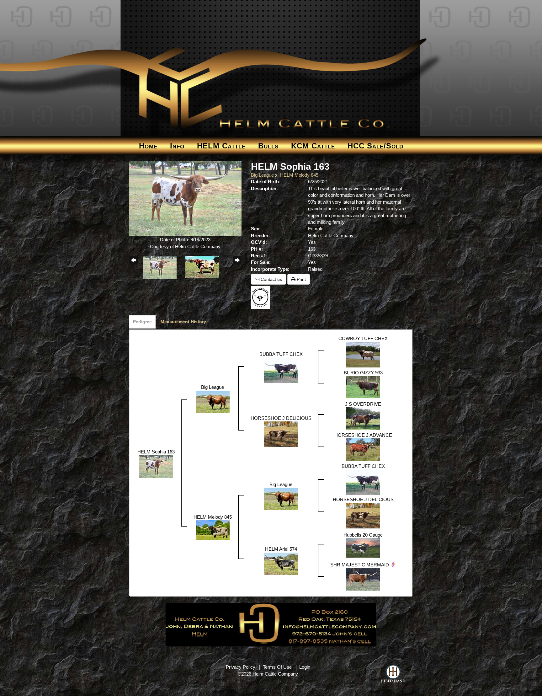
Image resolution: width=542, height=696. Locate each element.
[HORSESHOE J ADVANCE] (363, 449)
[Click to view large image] (185, 198)
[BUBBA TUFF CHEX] (281, 369)
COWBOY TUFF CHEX (363, 338)
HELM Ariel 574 (281, 549)
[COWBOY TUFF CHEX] (363, 354)
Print (300, 279)
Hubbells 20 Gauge (363, 535)
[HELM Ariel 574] (281, 563)
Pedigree (142, 321)
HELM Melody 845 (299, 175)
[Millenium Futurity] (262, 297)
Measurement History (183, 321)
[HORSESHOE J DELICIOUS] (281, 433)
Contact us (270, 279)
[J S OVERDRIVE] (363, 417)
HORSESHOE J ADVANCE (363, 435)
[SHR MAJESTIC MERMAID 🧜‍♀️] (363, 578)
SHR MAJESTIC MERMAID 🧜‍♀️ (363, 564)
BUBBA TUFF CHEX (281, 354)
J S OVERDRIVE (363, 404)
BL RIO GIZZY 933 (363, 372)
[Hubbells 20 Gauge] (363, 547)
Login (304, 667)
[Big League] (213, 401)
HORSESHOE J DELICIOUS (281, 418)
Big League (262, 175)
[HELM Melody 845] (213, 530)
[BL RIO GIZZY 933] (363, 386)
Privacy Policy (240, 667)
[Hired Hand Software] (393, 674)
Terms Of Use (277, 667)
